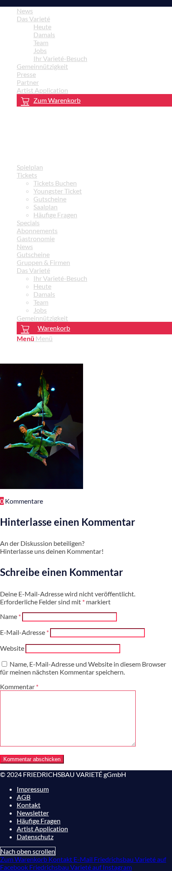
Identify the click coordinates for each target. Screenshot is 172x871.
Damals (44, 34)
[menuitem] (94, 11)
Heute (42, 27)
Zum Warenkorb (57, 100)
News (25, 11)
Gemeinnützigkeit (42, 66)
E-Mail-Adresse (24, 632)
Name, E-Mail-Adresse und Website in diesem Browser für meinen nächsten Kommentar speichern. (83, 668)
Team (40, 42)
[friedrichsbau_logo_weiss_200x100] (62, 152)
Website (12, 648)
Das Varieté (33, 19)
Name (10, 616)
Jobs (40, 50)
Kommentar (19, 686)
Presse (26, 74)
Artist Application (42, 90)
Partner (28, 82)
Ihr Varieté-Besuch (60, 58)
